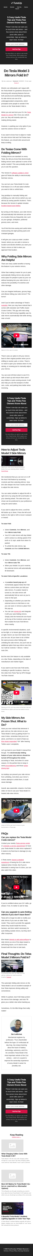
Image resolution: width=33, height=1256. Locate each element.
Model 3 (16, 83)
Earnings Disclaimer (23, 1251)
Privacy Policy (13, 1251)
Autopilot (4, 305)
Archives (6, 1251)
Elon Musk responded (9, 741)
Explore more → (16, 1137)
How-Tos (19, 7)
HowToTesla (4, 471)
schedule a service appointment (14, 846)
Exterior (12, 7)
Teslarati (8, 977)
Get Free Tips (16, 49)
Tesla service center (23, 843)
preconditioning (10, 766)
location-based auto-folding (10, 206)
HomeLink (17, 611)
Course (26, 7)
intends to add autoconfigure (19, 939)
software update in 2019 (20, 173)
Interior (5, 7)
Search (17, 8)
